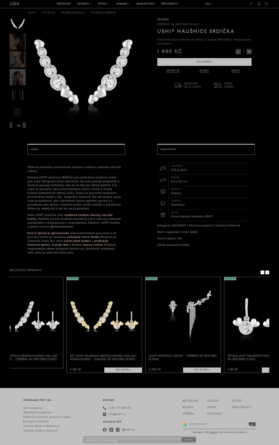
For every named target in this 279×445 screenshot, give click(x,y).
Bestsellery (191, 401)
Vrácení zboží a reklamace (41, 426)
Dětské (237, 401)
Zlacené (213, 401)
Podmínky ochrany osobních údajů (46, 417)
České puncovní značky (173, 245)
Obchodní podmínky (37, 412)
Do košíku (204, 62)
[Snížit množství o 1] (238, 51)
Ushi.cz (213, 432)
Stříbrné (189, 414)
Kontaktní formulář (36, 421)
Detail (57, 366)
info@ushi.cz (117, 414)
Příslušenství (242, 407)
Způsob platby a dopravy (40, 430)
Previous (263, 272)
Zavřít (241, 84)
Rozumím (189, 439)
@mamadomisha (61, 227)
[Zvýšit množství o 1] (249, 51)
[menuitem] (64, 4)
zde (115, 441)
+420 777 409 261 (119, 408)
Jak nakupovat (33, 408)
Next (267, 272)
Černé (211, 407)
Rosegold (214, 414)
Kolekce (188, 407)
